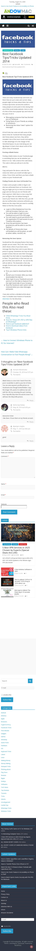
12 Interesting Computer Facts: (10, 834)
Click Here (5, 299)
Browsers (4, 722)
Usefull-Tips (23, 544)
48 (22, 555)
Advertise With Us (6, 906)
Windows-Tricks (6, 811)
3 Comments (26, 64)
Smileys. (17, 50)
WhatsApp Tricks (6, 808)
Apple (3, 719)
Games (3, 736)
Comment (5, 456)
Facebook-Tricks (7, 50)
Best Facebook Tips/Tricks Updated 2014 (13, 67)
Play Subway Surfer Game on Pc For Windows (15, 829)
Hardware (4, 745)
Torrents (15, 544)
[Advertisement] (18, 657)
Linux (2, 757)
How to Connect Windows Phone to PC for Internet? (16, 341)
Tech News (4, 787)
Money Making (5, 763)
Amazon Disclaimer (7, 913)
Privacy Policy (5, 894)
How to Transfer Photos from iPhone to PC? (15, 864)
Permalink (16, 375)
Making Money (5, 760)
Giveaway (4, 739)
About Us (4, 900)
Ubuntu (3, 799)
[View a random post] (33, 26)
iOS (2, 748)
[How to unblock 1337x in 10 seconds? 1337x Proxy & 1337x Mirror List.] (7, 579)
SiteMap (3, 903)
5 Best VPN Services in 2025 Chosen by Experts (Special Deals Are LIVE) (16, 550)
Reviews (3, 775)
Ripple (3, 778)
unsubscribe (7, 695)
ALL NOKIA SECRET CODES (9, 842)
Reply (31, 400)
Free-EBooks (5, 731)
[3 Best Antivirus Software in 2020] (7, 568)
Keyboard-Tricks (6, 751)
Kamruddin (17, 64)
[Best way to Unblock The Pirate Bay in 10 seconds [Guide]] (7, 589)
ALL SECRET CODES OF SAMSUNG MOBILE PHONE (17, 845)
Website (4, 504)
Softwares (4, 784)
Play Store (4, 772)
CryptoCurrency (6, 725)
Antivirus (3, 716)
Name (3, 484)
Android (3, 713)
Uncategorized (5, 802)
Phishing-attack (6, 769)
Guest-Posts (5, 742)
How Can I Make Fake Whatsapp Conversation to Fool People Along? (17, 353)
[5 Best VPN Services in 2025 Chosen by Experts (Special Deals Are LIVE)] (18, 524)
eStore (3, 909)
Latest (3, 754)
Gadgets (3, 733)
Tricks (22, 50)
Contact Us (4, 897)
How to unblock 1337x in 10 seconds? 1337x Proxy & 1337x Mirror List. (23, 581)
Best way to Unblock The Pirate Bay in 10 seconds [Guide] (22, 592)
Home (3, 891)
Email (3, 495)
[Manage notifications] (31, 946)
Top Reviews (6, 544)
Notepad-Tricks (6, 766)
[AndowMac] (18, 10)
